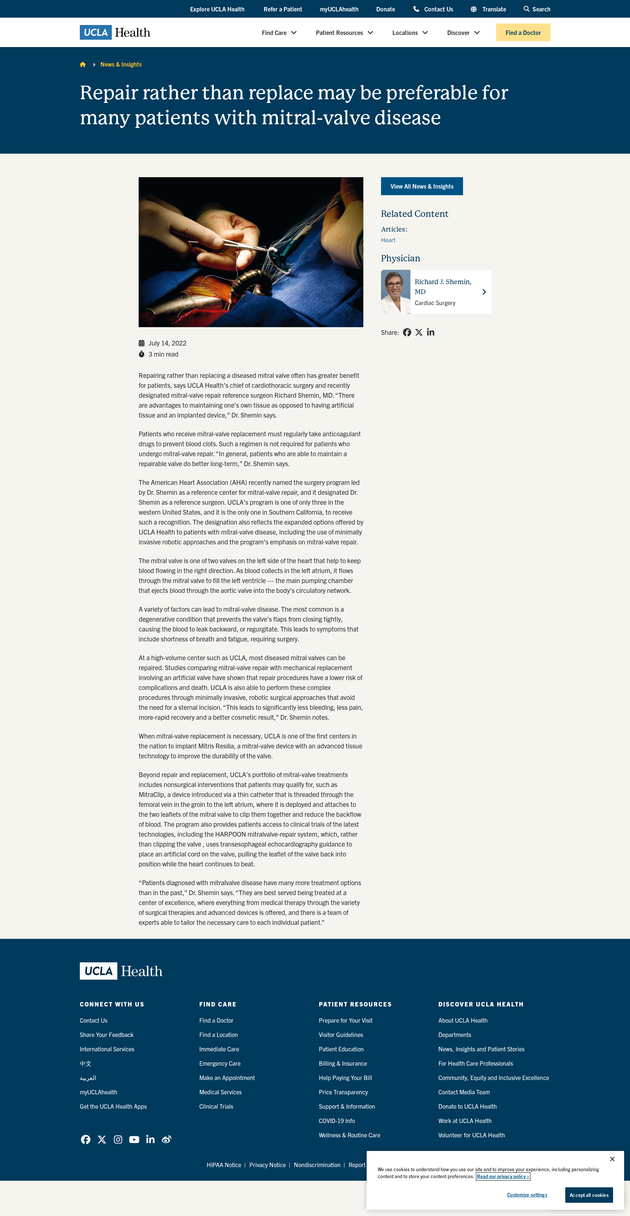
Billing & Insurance (343, 1063)
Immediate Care (219, 1048)
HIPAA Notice (224, 1164)
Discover (458, 32)
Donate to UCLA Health (467, 1106)
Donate (385, 8)
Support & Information (347, 1106)
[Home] (83, 64)
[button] (218, 9)
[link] (407, 332)
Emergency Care (220, 1063)
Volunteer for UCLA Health (471, 1134)
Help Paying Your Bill (345, 1077)
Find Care (274, 32)
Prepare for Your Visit (346, 1020)
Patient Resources (339, 32)
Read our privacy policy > (503, 1176)
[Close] (612, 1159)
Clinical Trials (216, 1106)
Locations (405, 32)
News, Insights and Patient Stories (481, 1048)
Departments (454, 1034)
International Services (107, 1048)
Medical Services (220, 1091)
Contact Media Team (464, 1091)
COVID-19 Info (337, 1120)
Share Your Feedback (107, 1034)
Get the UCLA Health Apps (113, 1106)
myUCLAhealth (339, 8)
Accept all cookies (589, 1195)
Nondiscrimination (317, 1164)
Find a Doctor (523, 32)
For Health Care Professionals (475, 1063)
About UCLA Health (463, 1020)
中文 (86, 1063)
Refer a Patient (283, 8)
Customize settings (527, 1194)
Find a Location (218, 1034)
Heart (388, 239)
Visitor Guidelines (341, 1034)
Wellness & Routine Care (349, 1134)
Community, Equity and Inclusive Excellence (493, 1077)
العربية (88, 1077)
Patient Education (341, 1048)
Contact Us (438, 8)
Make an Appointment (227, 1077)
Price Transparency (343, 1091)
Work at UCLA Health (465, 1120)
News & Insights (121, 64)
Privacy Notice (267, 1164)
